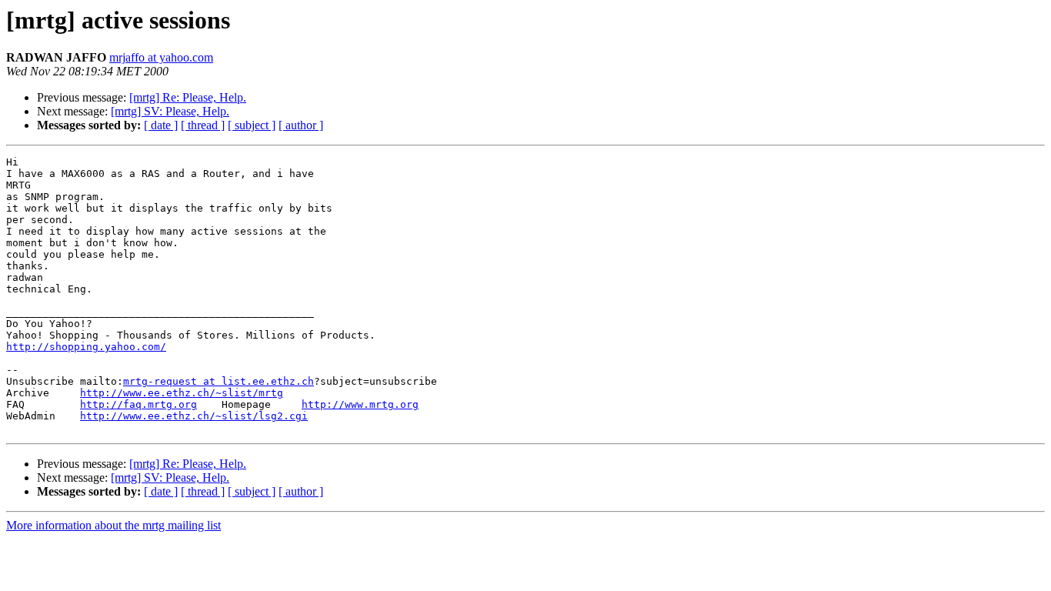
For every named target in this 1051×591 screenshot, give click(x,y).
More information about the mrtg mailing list (113, 525)
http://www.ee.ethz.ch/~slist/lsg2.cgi (194, 416)
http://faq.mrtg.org (138, 404)
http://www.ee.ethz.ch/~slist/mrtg (181, 393)
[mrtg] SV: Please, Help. (170, 111)
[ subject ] (251, 125)
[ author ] (301, 125)
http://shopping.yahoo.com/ (86, 346)
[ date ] (161, 125)
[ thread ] (203, 125)
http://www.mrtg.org (360, 404)
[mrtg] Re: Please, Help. (187, 97)
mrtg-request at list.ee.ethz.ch (218, 381)
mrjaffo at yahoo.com (161, 57)
